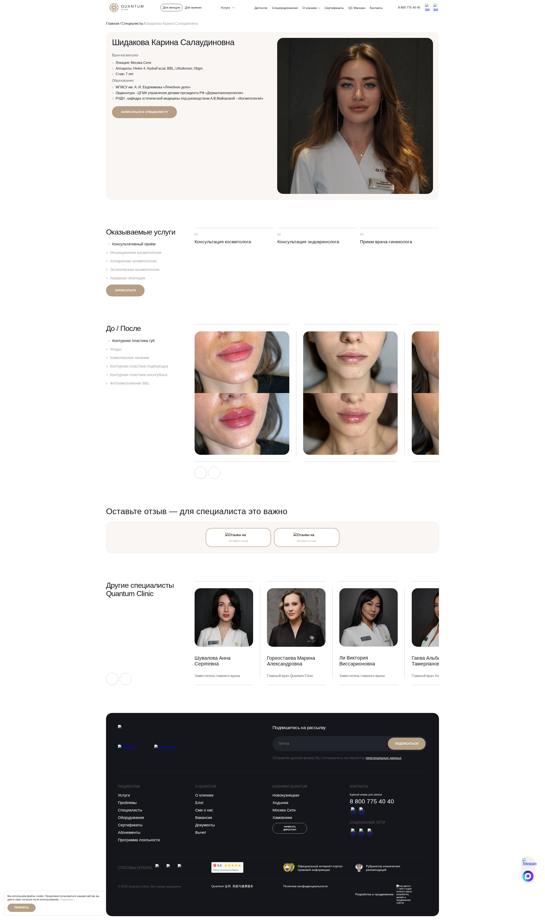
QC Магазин (356, 8)
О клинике (310, 8)
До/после (261, 8)
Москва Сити (283, 810)
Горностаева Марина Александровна (291, 661)
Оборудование (131, 818)
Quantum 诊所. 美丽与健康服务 (232, 886)
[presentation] (201, 473)
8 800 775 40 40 (409, 7)
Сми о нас (204, 810)
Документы (205, 825)
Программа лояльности (139, 840)
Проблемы (127, 803)
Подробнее (67, 899)
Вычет (200, 832)
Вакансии (203, 818)
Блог (199, 803)
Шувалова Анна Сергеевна (213, 661)
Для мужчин (193, 7)
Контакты (376, 8)
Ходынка (280, 803)
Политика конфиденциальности (305, 886)
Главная (112, 23)
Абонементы (129, 832)
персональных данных (384, 758)
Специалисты (132, 23)
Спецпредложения (285, 8)
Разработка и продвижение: (374, 894)
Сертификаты (334, 8)
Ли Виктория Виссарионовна (357, 660)
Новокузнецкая (285, 795)
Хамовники (282, 818)
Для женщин (171, 7)
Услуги (124, 795)
